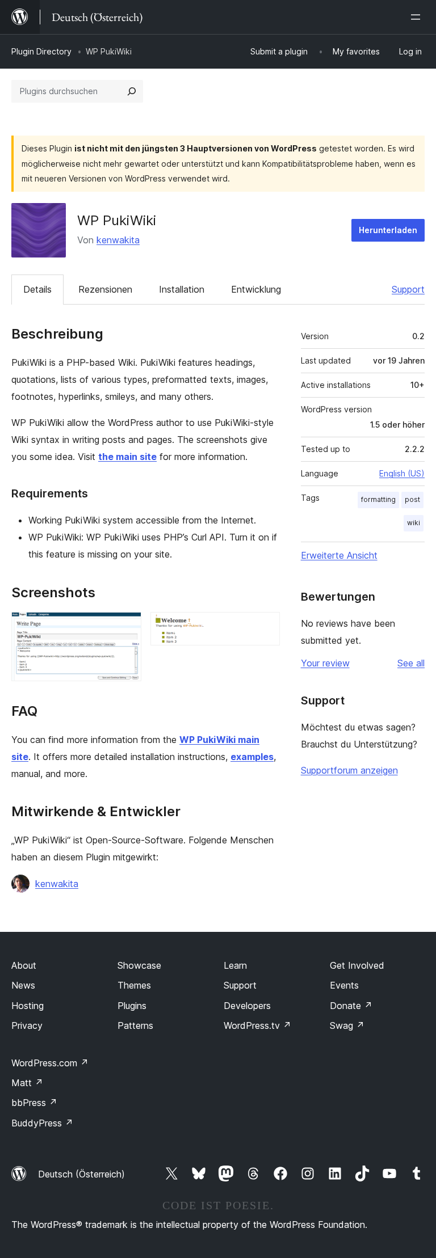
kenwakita (118, 240)
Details (37, 289)
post (412, 499)
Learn (235, 965)
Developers (247, 1005)
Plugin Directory (41, 51)
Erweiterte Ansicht (339, 555)
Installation (181, 289)
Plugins (132, 1005)
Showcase (139, 965)
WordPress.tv (257, 1025)
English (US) (402, 473)
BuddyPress (42, 1123)
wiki (413, 522)
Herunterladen (388, 230)
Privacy (27, 1025)
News (23, 985)
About (23, 965)
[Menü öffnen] (418, 17)
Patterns (135, 1025)
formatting (378, 499)
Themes (134, 985)
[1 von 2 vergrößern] (126, 627)
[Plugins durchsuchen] (131, 91)
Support (408, 289)
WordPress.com (50, 1063)
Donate (351, 1005)
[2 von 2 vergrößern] (264, 627)
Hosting (27, 1005)
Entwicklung (256, 289)
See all (411, 663)
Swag (347, 1025)
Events (344, 985)
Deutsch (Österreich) (81, 1174)
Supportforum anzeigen (349, 770)
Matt (27, 1082)
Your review (325, 663)
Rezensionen (105, 289)
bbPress (34, 1102)
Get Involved (357, 965)
